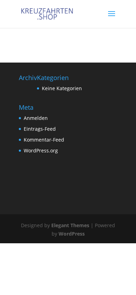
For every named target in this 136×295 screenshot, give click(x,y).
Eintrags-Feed (40, 128)
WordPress (72, 233)
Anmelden (36, 118)
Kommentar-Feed (44, 139)
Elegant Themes (70, 225)
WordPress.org (41, 150)
